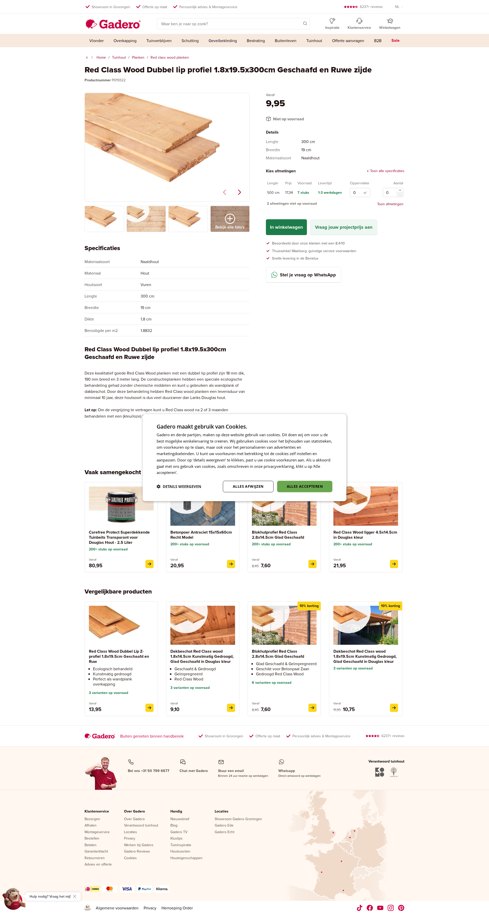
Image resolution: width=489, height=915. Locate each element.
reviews (371, 6)
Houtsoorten (180, 851)
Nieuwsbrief (179, 819)
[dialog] (244, 457)
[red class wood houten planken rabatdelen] (87, 57)
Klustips (176, 838)
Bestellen (92, 838)
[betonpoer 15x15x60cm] (231, 564)
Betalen (91, 845)
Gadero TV (178, 832)
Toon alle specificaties (387, 171)
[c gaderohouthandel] (380, 908)
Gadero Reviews (137, 851)
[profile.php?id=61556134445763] (370, 908)
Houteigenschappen (186, 858)
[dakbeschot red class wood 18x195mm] (394, 708)
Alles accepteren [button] (305, 486)
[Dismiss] (75, 896)
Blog (174, 825)
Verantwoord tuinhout (141, 825)
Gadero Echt (224, 832)
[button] (298, 23)
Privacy (129, 838)
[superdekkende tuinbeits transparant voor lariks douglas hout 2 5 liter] (149, 564)
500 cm (273, 192)
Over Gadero (134, 811)
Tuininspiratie (180, 845)
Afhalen (91, 825)
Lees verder (189, 472)
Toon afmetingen (390, 203)
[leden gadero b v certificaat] (88, 908)
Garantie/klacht (96, 851)
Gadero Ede (224, 825)
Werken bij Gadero (138, 845)
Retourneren (95, 858)
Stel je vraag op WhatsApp (308, 275)
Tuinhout (119, 57)
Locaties (130, 832)
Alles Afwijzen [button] (248, 486)
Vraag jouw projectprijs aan (343, 227)
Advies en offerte (98, 864)
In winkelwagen (286, 227)
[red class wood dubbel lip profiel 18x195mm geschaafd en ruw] (149, 708)
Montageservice (97, 832)
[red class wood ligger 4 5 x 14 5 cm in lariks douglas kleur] (394, 564)
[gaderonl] (391, 908)
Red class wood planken (170, 57)
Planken (138, 57)
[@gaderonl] (360, 908)
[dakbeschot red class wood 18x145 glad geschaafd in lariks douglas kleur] (231, 708)
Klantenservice (97, 811)
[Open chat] (14, 901)
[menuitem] (97, 40)
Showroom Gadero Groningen (238, 819)
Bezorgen (92, 819)
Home (101, 57)
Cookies (130, 858)
